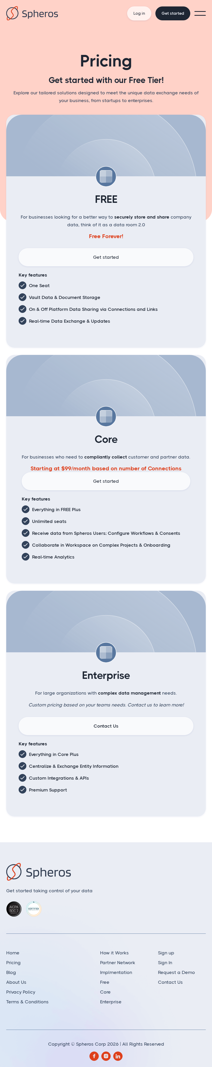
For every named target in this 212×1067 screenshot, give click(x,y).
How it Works (114, 952)
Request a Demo (176, 972)
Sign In (165, 962)
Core (105, 992)
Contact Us (106, 726)
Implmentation (116, 972)
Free (104, 982)
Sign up (166, 952)
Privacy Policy (20, 992)
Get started (173, 13)
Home (12, 952)
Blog (11, 972)
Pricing (13, 962)
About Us (16, 982)
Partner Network (117, 962)
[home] (39, 13)
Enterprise (111, 1001)
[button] (200, 13)
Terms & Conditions (27, 1001)
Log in (139, 13)
